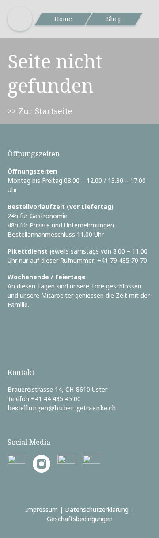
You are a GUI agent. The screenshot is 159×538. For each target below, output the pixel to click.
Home (63, 19)
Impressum (41, 509)
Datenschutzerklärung (97, 509)
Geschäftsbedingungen (80, 519)
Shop (114, 19)
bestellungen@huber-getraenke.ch (62, 408)
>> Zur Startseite (40, 111)
